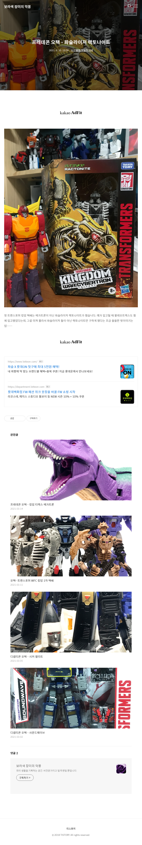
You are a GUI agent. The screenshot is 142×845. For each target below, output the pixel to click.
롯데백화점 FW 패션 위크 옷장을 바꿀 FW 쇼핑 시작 (41, 392)
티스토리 (71, 828)
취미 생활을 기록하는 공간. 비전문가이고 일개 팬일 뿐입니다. (46, 770)
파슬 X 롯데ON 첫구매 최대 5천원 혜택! (33, 367)
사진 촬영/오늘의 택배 (82, 50)
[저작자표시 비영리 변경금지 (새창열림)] (45, 418)
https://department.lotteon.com (26, 386)
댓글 (14, 753)
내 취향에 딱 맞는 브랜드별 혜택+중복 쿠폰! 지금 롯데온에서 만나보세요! (50, 371)
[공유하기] (17, 418)
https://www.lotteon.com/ (22, 361)
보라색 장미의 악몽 (17, 6)
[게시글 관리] (21, 418)
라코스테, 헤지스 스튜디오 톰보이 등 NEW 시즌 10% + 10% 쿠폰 (46, 396)
